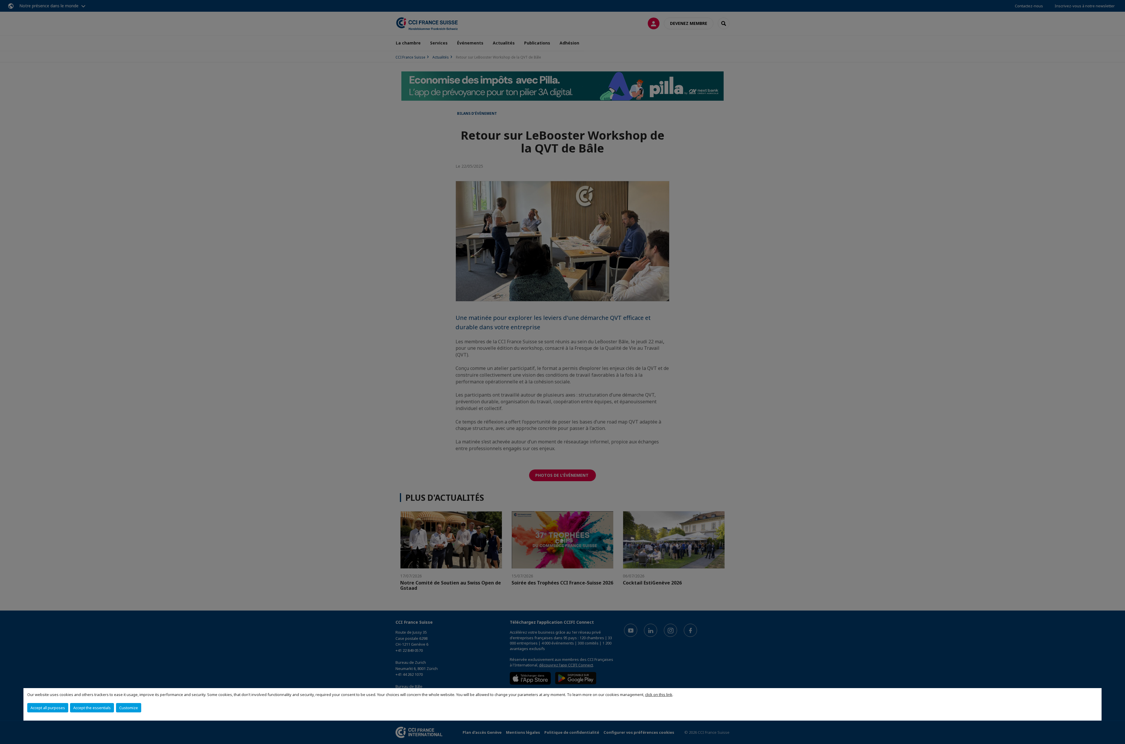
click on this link (658, 694)
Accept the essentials (92, 707)
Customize (128, 707)
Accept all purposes (47, 707)
